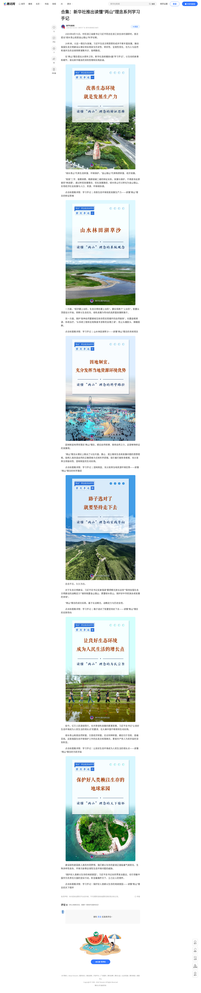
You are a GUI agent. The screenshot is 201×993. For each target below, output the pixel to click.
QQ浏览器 (125, 976)
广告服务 (103, 976)
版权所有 (103, 985)
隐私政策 (89, 976)
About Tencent (73, 976)
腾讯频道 (132, 976)
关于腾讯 (64, 976)
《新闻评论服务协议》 (92, 905)
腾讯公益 (117, 976)
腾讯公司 (97, 985)
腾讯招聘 (110, 976)
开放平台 (96, 976)
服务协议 (82, 976)
